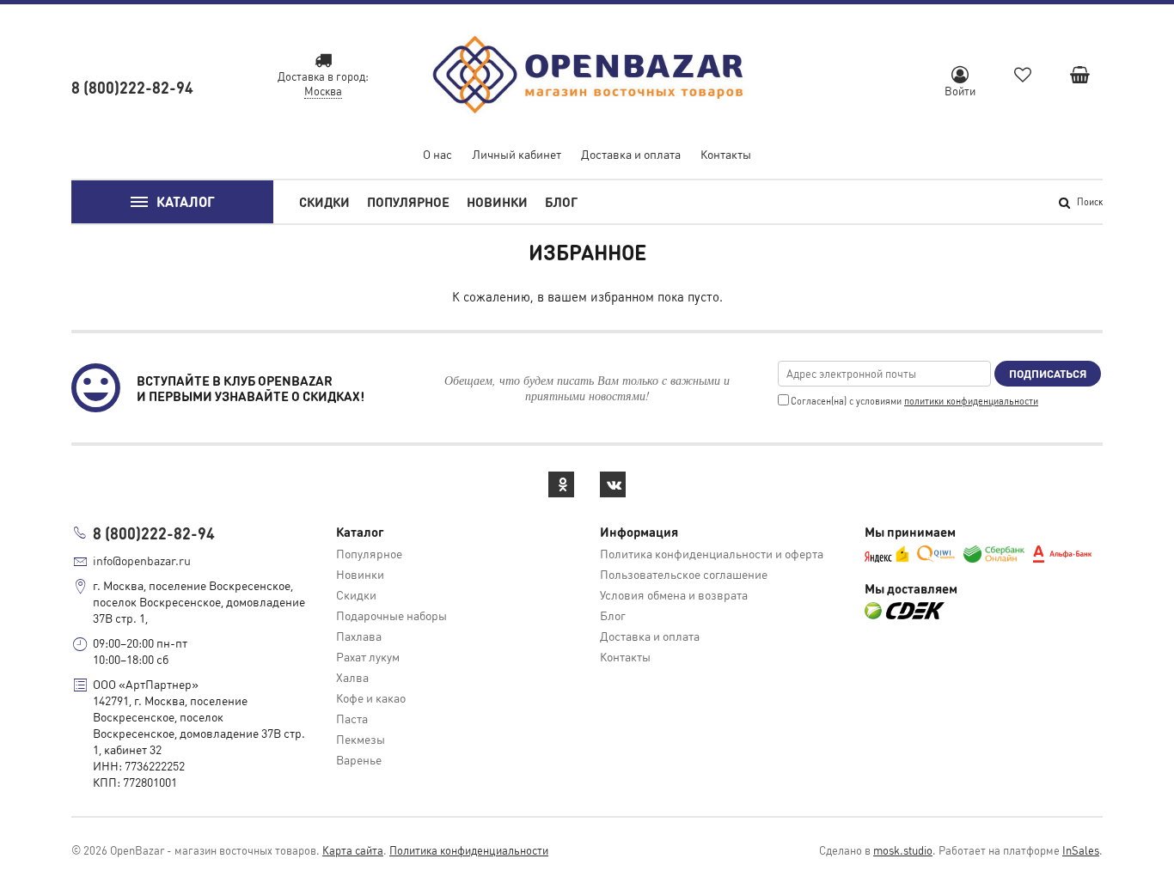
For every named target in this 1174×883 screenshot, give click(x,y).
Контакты (725, 153)
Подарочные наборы (391, 615)
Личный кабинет (516, 153)
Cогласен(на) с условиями (914, 401)
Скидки (324, 201)
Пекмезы (360, 738)
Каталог (185, 201)
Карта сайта (352, 850)
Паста (352, 718)
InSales (1080, 850)
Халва (352, 677)
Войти (960, 90)
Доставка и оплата (631, 153)
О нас (437, 153)
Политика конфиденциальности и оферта (711, 553)
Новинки (497, 201)
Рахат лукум (368, 656)
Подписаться (1047, 373)
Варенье (359, 759)
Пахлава (359, 635)
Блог (561, 201)
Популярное (408, 201)
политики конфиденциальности (971, 401)
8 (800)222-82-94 (132, 87)
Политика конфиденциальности (468, 850)
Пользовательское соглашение (683, 574)
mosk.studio (902, 850)
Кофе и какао (371, 697)
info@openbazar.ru (142, 560)
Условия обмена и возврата (674, 594)
